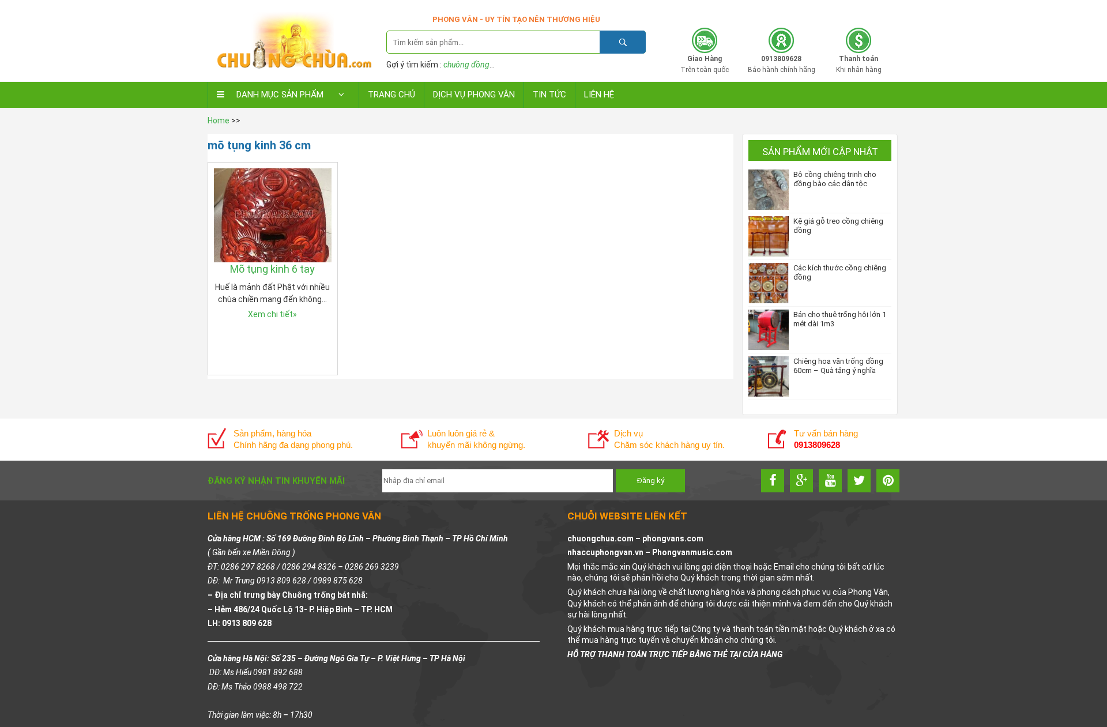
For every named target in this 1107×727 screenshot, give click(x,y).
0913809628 (826, 10)
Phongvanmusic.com (692, 552)
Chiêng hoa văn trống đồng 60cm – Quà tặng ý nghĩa (838, 366)
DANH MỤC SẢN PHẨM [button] (280, 94)
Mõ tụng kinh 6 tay (272, 269)
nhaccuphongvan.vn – (609, 552)
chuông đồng (466, 64)
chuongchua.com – (604, 538)
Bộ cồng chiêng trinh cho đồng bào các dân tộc (834, 179)
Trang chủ (391, 94)
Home (218, 120)
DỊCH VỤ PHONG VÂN (474, 94)
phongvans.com (672, 538)
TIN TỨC (549, 94)
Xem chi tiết (272, 314)
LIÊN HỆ (599, 94)
